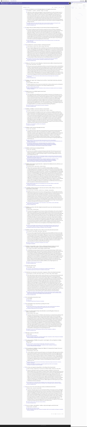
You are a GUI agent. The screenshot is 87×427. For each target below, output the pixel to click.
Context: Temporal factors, (42, 202)
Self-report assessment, (34, 262)
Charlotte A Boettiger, (40, 248)
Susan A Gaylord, (34, 248)
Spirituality (37, 86)
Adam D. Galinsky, (41, 46)
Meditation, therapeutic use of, (37, 156)
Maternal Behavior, (50, 292)
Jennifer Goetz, (54, 368)
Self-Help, (28, 409)
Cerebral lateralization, (38, 329)
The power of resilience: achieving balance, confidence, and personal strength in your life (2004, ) (42, 405)
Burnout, (36, 306)
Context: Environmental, (30, 202)
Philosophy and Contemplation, (40, 269)
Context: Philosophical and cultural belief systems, (38, 268)
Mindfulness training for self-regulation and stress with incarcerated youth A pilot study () (42, 229)
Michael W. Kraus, (36, 46)
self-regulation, (42, 242)
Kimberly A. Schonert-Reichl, (35, 110)
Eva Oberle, (29, 110)
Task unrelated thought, (56, 40)
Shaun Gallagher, (30, 267)
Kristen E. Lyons (35, 350)
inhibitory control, (39, 123)
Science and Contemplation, (30, 345)
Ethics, (46, 306)
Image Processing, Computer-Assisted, (32, 292)
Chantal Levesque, (30, 209)
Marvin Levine (29, 342)
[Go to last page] (63, 7)
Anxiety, (28, 306)
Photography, (40, 293)
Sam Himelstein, (29, 231)
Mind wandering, (39, 40)
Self (54, 268)
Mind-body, (48, 268)
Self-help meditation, (33, 86)
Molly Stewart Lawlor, (43, 110)
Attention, (28, 140)
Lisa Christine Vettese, (30, 190)
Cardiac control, (33, 329)
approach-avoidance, (37, 105)
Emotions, (30, 58)
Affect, (30, 23)
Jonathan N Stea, (41, 190)
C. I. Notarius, (34, 10)
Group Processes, (34, 58)
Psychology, (49, 156)
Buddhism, (28, 343)
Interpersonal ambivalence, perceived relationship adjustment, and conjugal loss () (41, 9)
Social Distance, (42, 59)
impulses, (43, 105)
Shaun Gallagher (29, 298)
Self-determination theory (55, 226)
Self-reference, (29, 184)
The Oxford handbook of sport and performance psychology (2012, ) (37, 303)
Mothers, (60, 292)
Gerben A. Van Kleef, (30, 368)
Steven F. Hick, (29, 128)
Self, (32, 157)
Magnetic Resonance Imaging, (43, 292)
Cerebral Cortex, (45, 291)
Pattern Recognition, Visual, (34, 293)
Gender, (49, 306)
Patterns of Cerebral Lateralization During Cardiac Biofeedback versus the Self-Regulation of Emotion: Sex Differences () (42, 311)
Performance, (32, 307)
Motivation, (37, 226)
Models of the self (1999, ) (31, 265)
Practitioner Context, (29, 363)
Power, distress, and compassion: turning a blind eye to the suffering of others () (40, 367)
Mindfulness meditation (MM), (55, 183)
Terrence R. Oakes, (49, 273)
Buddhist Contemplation (48, 145)
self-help (38, 408)
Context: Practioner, (36, 202)
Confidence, (41, 306)
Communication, (36, 382)
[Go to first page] (52, 7)
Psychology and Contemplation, (40, 227)
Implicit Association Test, (55, 225)
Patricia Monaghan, (30, 82)
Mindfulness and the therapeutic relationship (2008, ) (35, 147)
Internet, (40, 58)
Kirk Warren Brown (35, 209)
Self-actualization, (47, 343)
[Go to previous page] (54, 7)
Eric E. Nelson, (34, 273)
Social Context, (29, 158)
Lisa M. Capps (39, 64)
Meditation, (28, 86)
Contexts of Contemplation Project (31, 42)
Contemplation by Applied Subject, (46, 158)
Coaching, (38, 306)
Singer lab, (43, 40)
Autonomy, (28, 225)
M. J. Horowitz (46, 10)
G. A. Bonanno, (29, 10)
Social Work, (28, 141)
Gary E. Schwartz (35, 313)
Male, (59, 23)
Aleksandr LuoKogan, (48, 368)
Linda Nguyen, (46, 190)
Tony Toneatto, (36, 190)
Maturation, (32, 343)
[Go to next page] (61, 7)
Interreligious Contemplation (30, 88)
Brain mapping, (38, 291)
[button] (86, 1)
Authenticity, (29, 401)
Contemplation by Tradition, (55, 158)
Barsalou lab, (29, 105)
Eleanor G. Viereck (36, 82)
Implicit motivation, (29, 226)
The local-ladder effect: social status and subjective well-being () (38, 44)
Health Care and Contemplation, (31, 145)
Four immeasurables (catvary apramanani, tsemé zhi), (43, 140)
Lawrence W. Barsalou (30, 92)
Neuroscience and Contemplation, (40, 185)
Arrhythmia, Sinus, (31, 382)
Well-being (44, 401)
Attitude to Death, (33, 23)
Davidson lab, (49, 291)
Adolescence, (29, 123)
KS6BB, (46, 268)
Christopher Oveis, (36, 368)
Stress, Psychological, (48, 383)
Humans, (43, 23)
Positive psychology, (36, 343)
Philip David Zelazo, (30, 350)
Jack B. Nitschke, (29, 273)
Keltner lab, (52, 23)
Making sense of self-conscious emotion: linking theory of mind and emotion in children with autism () (44, 63)
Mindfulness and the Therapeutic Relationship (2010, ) (35, 127)
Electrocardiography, (41, 382)
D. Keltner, (42, 10)
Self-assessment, (44, 293)
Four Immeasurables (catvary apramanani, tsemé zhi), (34, 143)
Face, (52, 291)
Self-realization (35, 335)
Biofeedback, (29, 329)
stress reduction (46, 242)
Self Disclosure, (39, 383)
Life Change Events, (56, 23)
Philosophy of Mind (46, 269)
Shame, (53, 75)
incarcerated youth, (37, 242)
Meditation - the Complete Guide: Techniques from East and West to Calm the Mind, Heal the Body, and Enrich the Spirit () (44, 81)
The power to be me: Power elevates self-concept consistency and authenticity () (41, 386)
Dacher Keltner (47, 46)
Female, (37, 23)
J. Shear (34, 267)
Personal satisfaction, (55, 58)
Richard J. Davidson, (30, 313)
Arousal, (32, 291)
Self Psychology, (50, 75)
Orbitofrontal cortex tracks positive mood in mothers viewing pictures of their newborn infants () (43, 272)
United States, (56, 383)
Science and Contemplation (48, 185)
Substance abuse (33, 141)
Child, (31, 75)
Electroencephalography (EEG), (42, 183)
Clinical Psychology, (32, 225)
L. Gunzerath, (38, 10)
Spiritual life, (51, 343)
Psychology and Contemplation (31, 243)
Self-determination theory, (45, 307)
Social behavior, (56, 75)
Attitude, (33, 306)
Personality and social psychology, (43, 226)
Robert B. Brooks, (29, 406)
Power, (35, 401)
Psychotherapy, (60, 156)
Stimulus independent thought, (49, 40)
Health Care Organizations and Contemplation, (33, 144)
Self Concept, (34, 59)
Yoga (53, 343)
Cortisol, (32, 123)
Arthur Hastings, (34, 231)
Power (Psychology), (34, 383)
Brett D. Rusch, (39, 273)
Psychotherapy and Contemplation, (51, 144)
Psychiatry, (46, 156)
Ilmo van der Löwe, (42, 368)
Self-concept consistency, (39, 401)
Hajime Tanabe (29, 334)
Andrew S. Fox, (44, 273)
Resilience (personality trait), (33, 408)
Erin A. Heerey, (29, 64)
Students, (53, 383)
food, (41, 105)
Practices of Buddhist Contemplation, (40, 145)
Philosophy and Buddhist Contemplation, (32, 337)
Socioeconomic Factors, (47, 59)
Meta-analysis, (57, 202)
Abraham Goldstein (43, 166)
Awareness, (31, 140)
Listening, (51, 140)
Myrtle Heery (44, 231)
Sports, (50, 307)
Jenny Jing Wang (51, 190)
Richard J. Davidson (55, 273)
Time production (33, 184)
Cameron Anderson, (30, 46)
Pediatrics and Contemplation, (36, 363)
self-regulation (46, 105)
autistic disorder (29, 76)
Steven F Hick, (29, 149)
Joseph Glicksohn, (37, 166)
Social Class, (37, 59)
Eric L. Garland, (29, 248)
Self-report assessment (35, 203)
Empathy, (34, 140)
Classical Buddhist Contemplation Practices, (36, 158)
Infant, (38, 292)
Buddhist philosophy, (30, 335)
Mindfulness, (32, 105)
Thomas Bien (34, 128)
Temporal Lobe (49, 293)
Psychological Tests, (29, 59)
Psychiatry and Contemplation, (43, 144)
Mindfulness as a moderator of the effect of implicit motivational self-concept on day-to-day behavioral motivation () (43, 208)
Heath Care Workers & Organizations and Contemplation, (48, 143)
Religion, (43, 343)
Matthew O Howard (47, 248)
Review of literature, (29, 203)
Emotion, (44, 306)
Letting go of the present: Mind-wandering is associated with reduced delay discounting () (42, 27)
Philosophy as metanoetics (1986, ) (32, 332)
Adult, (28, 23)
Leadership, (51, 306)
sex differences (54, 329)
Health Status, (39, 23)
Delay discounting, (34, 40)
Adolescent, (28, 75)
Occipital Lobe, (29, 293)
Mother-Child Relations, (56, 292)
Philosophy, (51, 268)
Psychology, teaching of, (54, 156)
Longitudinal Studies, (47, 58)
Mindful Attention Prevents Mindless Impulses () (36, 91)
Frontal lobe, (57, 291)
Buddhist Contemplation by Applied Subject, (33, 336)
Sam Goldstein (35, 406)
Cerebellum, (41, 291)
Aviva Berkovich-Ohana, (30, 166)
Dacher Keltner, (34, 64)
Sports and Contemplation (39, 308)
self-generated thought (30, 41)
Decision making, (29, 40)
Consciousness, (29, 268)
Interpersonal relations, (47, 23)
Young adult (52, 59)
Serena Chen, (35, 388)
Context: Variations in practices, (50, 202)
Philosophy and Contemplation (40, 301)
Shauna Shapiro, (40, 231)
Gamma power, (48, 183)
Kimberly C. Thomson (49, 110)
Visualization (53, 307)
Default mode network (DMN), (34, 183)
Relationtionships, (29, 157)
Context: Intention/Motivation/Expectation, (46, 225)
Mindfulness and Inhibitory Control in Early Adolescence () (37, 108)
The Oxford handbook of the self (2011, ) (33, 297)
